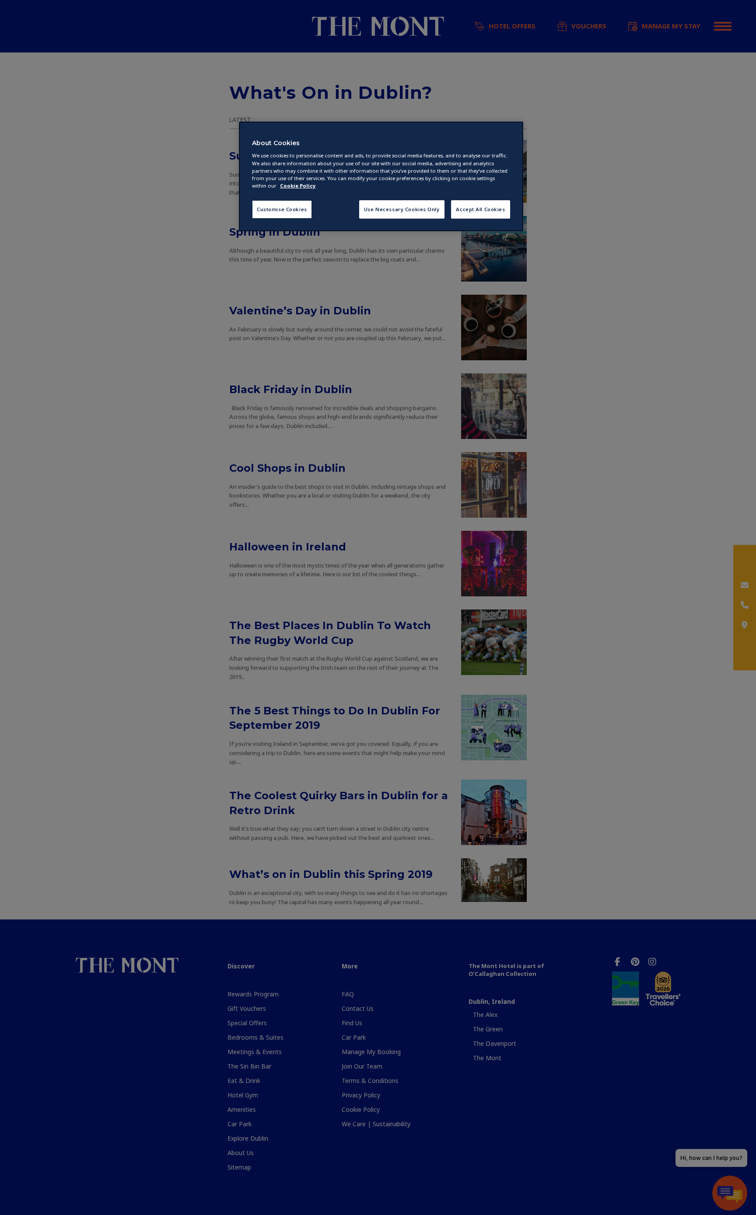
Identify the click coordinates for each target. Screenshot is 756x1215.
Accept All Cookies (480, 209)
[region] (381, 176)
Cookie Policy (298, 185)
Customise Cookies (282, 209)
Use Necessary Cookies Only (402, 209)
